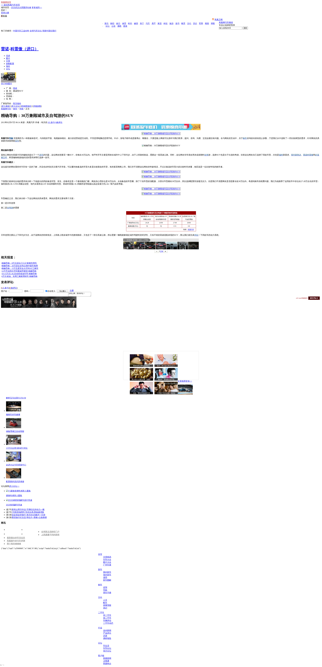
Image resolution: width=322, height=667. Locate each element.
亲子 (142, 23)
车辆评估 (107, 620)
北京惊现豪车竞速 (14, 505)
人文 (105, 600)
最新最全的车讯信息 (16, 538)
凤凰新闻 (107, 658)
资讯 (106, 23)
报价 (8, 66)
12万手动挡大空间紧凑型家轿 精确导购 (19, 271)
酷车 (105, 603)
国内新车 (107, 572)
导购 (21, 109)
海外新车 (107, 575)
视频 (207, 23)
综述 (8, 56)
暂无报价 (17, 103)
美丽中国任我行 (49, 31)
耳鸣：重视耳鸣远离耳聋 (141, 393)
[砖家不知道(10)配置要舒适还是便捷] (13, 478)
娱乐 (118, 23)
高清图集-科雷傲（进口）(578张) (137, 240)
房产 (154, 23)
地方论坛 (107, 651)
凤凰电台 (107, 663)
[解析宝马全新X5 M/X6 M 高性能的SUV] (185, 394)
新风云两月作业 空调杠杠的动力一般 (28, 509)
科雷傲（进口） (24, 49)
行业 (100, 628)
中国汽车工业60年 (21, 31)
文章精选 (107, 557)
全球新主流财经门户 (50, 532)
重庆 (25, 7)
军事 (201, 23)
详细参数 (37, 106)
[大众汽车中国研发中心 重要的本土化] (13, 461)
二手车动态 (108, 623)
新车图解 (107, 580)
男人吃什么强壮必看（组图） (141, 379)
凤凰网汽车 (6, 109)
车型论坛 (107, 648)
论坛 (108, 26)
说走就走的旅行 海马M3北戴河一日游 (28, 515)
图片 (8, 58)
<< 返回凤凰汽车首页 (10, 5)
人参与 (51, 122)
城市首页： (6, 7)
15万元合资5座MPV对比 (17, 448)
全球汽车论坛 (36, 31)
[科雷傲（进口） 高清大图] (128, 245)
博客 (213, 23)
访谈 (105, 636)
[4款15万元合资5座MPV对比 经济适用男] (13, 444)
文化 (189, 23)
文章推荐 (182, 381)
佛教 (119, 26)
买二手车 (107, 615)
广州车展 (107, 565)
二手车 (101, 613)
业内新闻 (107, 630)
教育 (183, 23)
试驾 (105, 587)
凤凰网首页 (6, 2)
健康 (136, 23)
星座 (125, 26)
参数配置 (10, 64)
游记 (105, 608)
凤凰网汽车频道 (226, 22)
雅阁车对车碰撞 (13, 415)
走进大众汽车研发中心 (16, 465)
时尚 (130, 23)
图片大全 (107, 562)
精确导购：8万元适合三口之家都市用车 (19, 263)
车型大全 (107, 560)
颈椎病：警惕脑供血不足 (166, 379)
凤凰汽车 (191, 229)
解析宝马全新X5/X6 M (16, 398)
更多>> (189, 381)
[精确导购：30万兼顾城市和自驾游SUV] (161, 133)
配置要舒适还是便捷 (15, 481)
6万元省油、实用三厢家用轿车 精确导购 (19, 276)
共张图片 (6, 84)
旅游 (171, 23)
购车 (15, 109)
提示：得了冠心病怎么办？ (166, 366)
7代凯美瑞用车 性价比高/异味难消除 (28, 512)
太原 (21, 7)
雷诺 (5, 49)
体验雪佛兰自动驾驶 (15, 431)
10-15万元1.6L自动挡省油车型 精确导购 (19, 274)
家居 (160, 23)
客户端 (101, 656)
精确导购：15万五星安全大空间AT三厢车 (20, 268)
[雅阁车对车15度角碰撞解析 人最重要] (13, 411)
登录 (3, 13)
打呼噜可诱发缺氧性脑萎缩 (166, 393)
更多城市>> (37, 7)
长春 (29, 7)
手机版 (4, 16)
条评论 (58, 122)
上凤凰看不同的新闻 (50, 535)
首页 (100, 554)
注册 (7, 13)
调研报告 (107, 638)
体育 (124, 23)
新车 (100, 569)
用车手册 (107, 593)
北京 (13, 7)
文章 (8, 61)
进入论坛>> (14, 486)
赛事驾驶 (107, 605)
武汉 (17, 7)
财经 (112, 23)
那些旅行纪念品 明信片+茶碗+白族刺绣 (29, 517)
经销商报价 (26, 106)
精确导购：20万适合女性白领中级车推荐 (20, 266)
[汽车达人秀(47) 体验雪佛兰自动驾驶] (13, 427)
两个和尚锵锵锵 (14, 544)
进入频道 (6, 106)
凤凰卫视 (219, 19)
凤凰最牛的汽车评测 (16, 541)
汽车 (148, 23)
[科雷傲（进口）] (8, 82)
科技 (166, 23)
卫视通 (106, 661)
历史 (195, 23)
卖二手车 (107, 618)
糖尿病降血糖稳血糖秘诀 (141, 366)
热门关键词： (7, 31)
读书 (177, 23)
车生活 (106, 646)
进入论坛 (15, 106)
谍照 (105, 577)
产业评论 (107, 633)
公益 (113, 26)
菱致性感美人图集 (14, 495)
